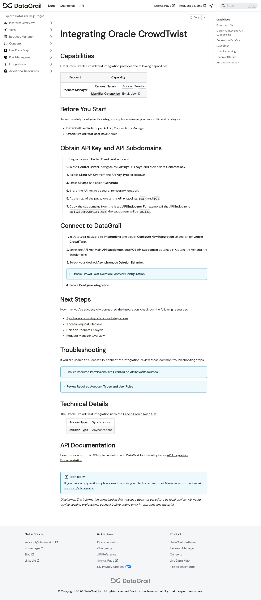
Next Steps (222, 46)
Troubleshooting (226, 51)
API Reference (107, 554)
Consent (176, 554)
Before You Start (225, 25)
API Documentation (227, 62)
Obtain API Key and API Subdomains (229, 32)
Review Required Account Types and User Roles (100, 386)
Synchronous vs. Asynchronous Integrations (97, 318)
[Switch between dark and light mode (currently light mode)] (211, 6)
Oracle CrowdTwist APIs (139, 414)
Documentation (108, 542)
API (81, 6)
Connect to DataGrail (228, 40)
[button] (28, 23)
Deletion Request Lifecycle (84, 330)
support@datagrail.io (79, 488)
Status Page (162, 6)
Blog (28, 554)
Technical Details (226, 57)
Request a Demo (191, 6)
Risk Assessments (182, 567)
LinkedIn (30, 561)
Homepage (32, 548)
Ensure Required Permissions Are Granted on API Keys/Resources (112, 372)
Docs (51, 6)
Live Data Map (180, 561)
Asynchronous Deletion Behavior (120, 262)
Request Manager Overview (85, 336)
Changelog (67, 6)
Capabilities (223, 19)
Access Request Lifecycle (84, 324)
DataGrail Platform (183, 542)
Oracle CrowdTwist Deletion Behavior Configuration (109, 274)
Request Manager (75, 90)
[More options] (204, 17)
